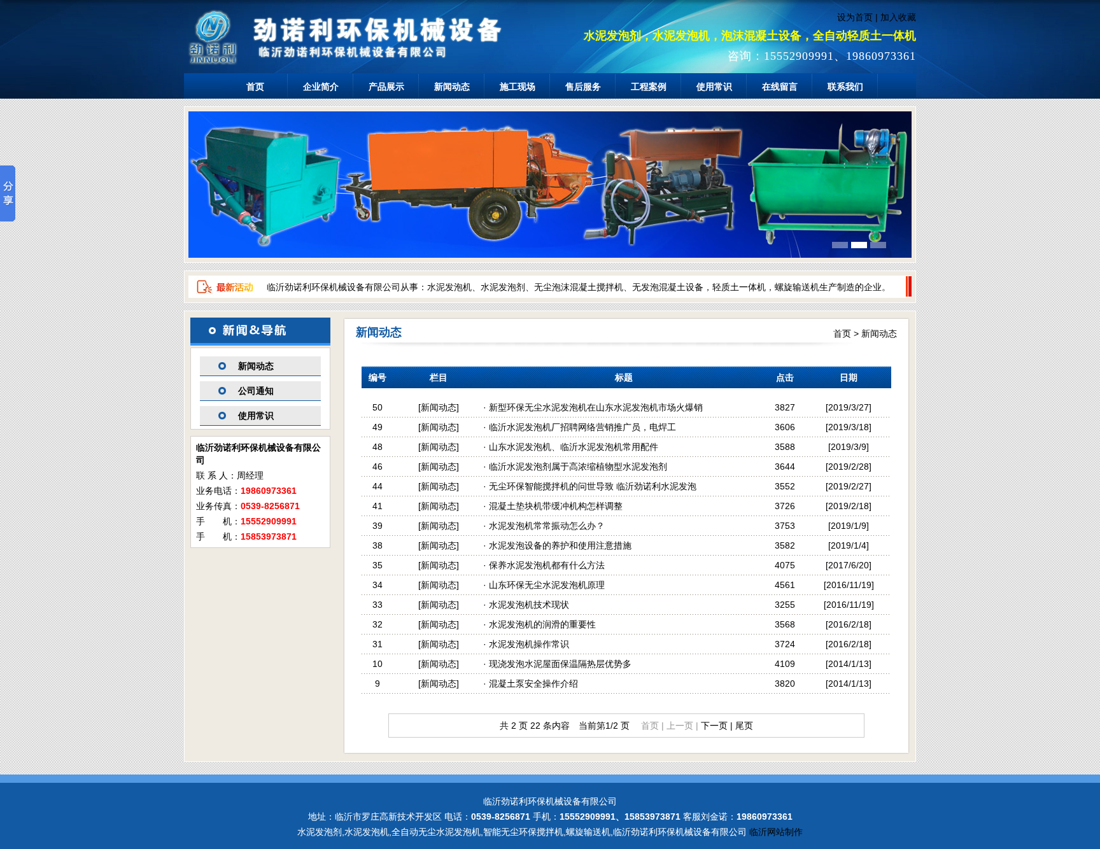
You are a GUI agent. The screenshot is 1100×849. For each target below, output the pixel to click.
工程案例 (648, 86)
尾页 (744, 725)
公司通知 (256, 391)
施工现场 (517, 86)
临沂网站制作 (776, 832)
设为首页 (855, 17)
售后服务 (583, 86)
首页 (255, 86)
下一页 (714, 725)
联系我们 (845, 86)
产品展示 (386, 86)
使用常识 (714, 86)
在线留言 (780, 86)
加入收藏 (898, 17)
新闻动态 (452, 86)
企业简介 (321, 86)
